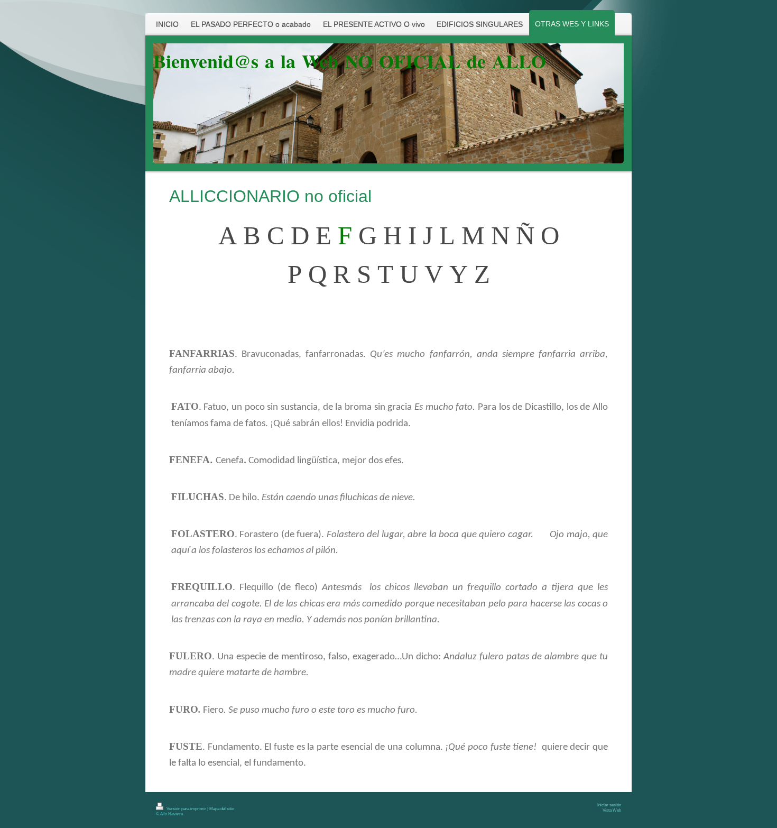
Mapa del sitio (221, 808)
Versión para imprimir (186, 808)
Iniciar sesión (609, 805)
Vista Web (612, 810)
